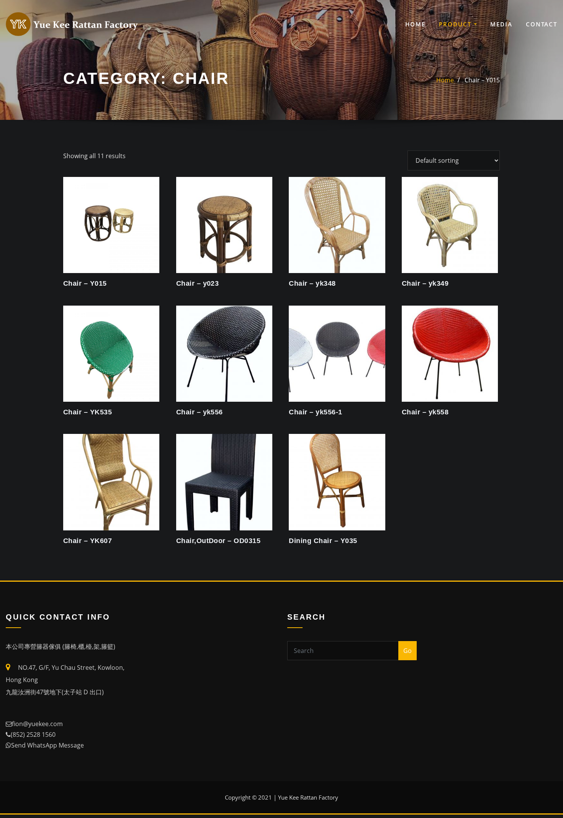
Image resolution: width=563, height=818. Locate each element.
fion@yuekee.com (37, 724)
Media (501, 24)
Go (407, 650)
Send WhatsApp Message (47, 745)
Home (415, 24)
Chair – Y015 (482, 80)
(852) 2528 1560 (33, 734)
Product (456, 24)
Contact (541, 24)
